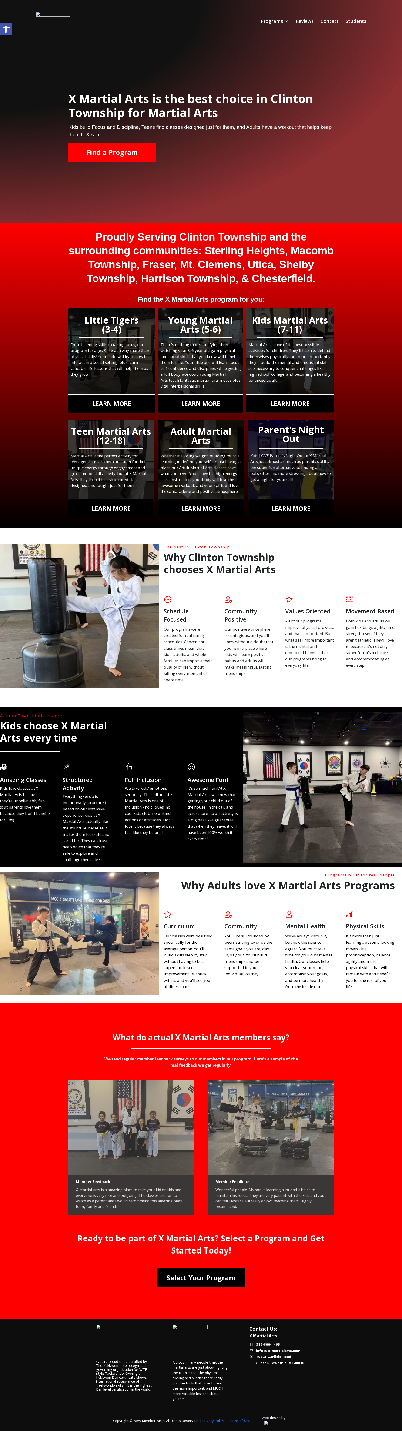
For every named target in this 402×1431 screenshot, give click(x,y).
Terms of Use (239, 1420)
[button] (6, 29)
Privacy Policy (213, 1420)
